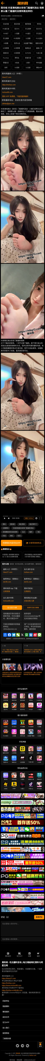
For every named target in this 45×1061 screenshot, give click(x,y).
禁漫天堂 (28, 58)
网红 (11, 536)
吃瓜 (19, 536)
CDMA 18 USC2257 (29, 1060)
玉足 (23, 532)
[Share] (5, 635)
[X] (22, 635)
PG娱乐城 (6, 29)
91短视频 (17, 53)
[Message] (39, 635)
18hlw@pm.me (8, 104)
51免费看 (17, 48)
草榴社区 (6, 63)
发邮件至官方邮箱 (33, 607)
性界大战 (17, 43)
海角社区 (6, 53)
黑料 (4, 524)
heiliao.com (28, 572)
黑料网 (12, 524)
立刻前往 (27, 591)
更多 (40, 660)
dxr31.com (28, 582)
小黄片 (28, 63)
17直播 (17, 33)
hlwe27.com (6, 77)
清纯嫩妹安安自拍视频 (10, 532)
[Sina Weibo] (35, 635)
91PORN (28, 53)
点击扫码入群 (29, 601)
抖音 (4, 536)
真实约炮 (17, 24)
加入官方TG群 (12, 607)
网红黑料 (4, 19)
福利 (30, 532)
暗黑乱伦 (28, 48)
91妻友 (39, 58)
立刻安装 (6, 591)
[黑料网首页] (22, 3)
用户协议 (12, 1060)
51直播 (28, 38)
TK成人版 (39, 53)
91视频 (17, 67)
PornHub (6, 58)
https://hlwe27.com (9, 978)
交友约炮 (6, 24)
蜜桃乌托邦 (39, 43)
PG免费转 (17, 38)
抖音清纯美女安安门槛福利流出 (23, 528)
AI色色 (17, 63)
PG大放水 (39, 38)
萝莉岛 (17, 58)
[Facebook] (9, 635)
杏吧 (5, 67)
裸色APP (39, 67)
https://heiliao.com (9, 85)
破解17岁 (39, 48)
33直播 (6, 43)
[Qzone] (31, 635)
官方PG (16, 29)
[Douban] (26, 635)
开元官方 (39, 33)
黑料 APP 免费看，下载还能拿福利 (15, 96)
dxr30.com (7, 582)
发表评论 (39, 917)
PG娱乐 (28, 33)
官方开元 (39, 29)
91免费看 (6, 48)
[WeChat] (18, 635)
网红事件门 (33, 524)
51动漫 (28, 67)
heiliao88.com (7, 92)
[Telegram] (14, 635)
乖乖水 (39, 24)
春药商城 (28, 24)
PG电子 (5, 33)
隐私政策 (19, 1060)
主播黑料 (6, 528)
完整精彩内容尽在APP (11, 543)
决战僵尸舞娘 (28, 43)
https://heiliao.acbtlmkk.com (12, 990)
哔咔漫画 (39, 63)
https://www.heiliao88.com (11, 985)
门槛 (38, 532)
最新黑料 (12, 19)
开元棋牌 (28, 29)
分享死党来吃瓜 (35, 543)
